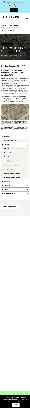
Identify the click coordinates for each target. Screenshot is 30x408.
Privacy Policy (18, 401)
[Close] (28, 6)
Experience (4, 25)
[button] (27, 17)
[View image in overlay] (15, 112)
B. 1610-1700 (17, 28)
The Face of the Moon (6, 28)
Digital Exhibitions (13, 25)
